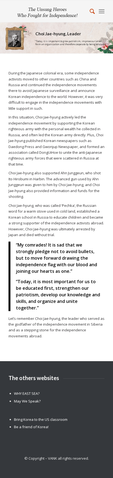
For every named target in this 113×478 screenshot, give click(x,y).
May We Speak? (27, 401)
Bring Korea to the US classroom (40, 419)
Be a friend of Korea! (31, 426)
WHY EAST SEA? (26, 393)
